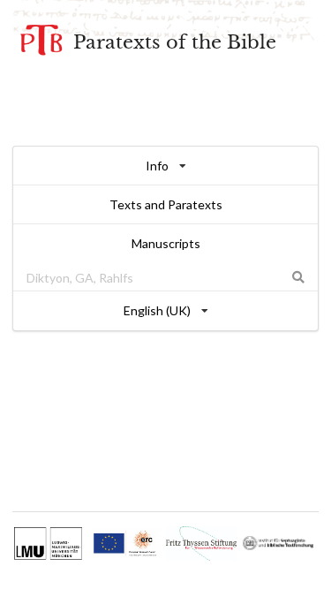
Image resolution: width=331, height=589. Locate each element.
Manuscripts (166, 243)
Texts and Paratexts (165, 204)
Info (157, 165)
